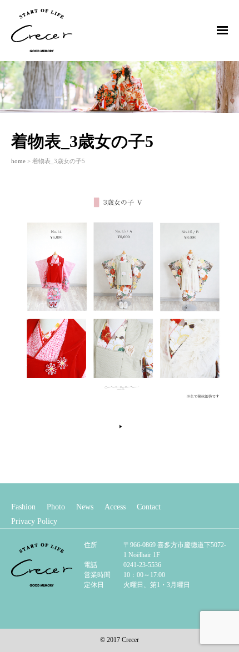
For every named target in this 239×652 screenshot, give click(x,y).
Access (115, 507)
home (18, 161)
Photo (56, 507)
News (84, 507)
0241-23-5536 (142, 565)
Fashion (23, 507)
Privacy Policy (34, 521)
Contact (149, 507)
